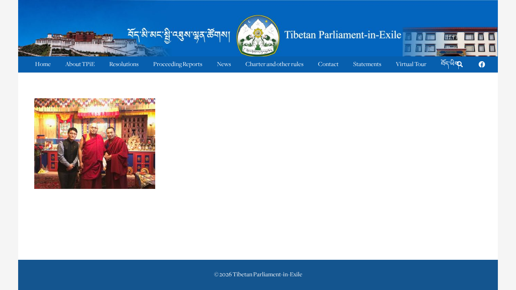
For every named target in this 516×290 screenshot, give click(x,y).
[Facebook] (481, 64)
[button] (459, 65)
